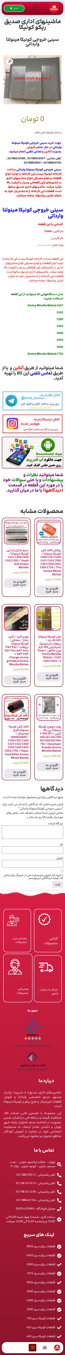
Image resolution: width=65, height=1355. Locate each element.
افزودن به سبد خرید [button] (51, 590)
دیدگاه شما (55, 823)
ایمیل (59, 858)
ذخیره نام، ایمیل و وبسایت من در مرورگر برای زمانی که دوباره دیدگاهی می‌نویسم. (33, 876)
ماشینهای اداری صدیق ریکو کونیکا (32, 24)
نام (61, 844)
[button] (35, 8)
